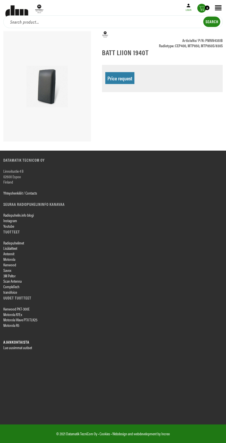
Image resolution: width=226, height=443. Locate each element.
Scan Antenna (12, 281)
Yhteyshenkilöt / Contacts (20, 193)
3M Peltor (9, 275)
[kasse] (201, 8)
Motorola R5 (11, 325)
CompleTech (11, 286)
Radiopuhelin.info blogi (18, 215)
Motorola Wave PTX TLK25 (20, 319)
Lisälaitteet (10, 248)
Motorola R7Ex (12, 314)
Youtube (8, 226)
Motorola (9, 259)
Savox (7, 270)
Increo (165, 433)
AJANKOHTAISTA (16, 342)
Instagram (10, 220)
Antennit (8, 253)
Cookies (105, 433)
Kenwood (9, 264)
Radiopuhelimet (13, 243)
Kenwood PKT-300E (16, 309)
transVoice (10, 292)
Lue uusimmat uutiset (17, 347)
